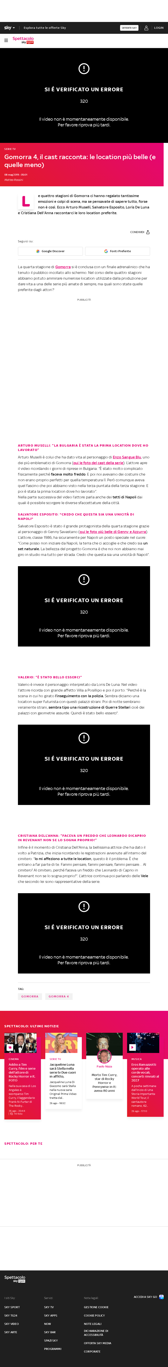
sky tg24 (11, 1315)
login (159, 27)
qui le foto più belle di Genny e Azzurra (113, 532)
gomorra (29, 996)
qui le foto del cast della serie (98, 463)
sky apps (51, 1315)
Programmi (52, 1349)
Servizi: (48, 1298)
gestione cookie (96, 1307)
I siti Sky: (9, 1298)
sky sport (12, 1307)
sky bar (50, 1332)
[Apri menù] (6, 40)
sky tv (49, 1307)
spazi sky (51, 1340)
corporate (92, 1351)
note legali (92, 1324)
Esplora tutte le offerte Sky (45, 27)
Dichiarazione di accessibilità (96, 1332)
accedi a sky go (145, 1297)
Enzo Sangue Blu (127, 457)
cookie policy (94, 1315)
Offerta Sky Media (97, 1343)
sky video (11, 1324)
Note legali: (91, 1298)
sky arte (10, 1332)
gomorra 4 (59, 996)
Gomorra (81, 196)
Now (47, 1324)
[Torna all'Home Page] (23, 40)
